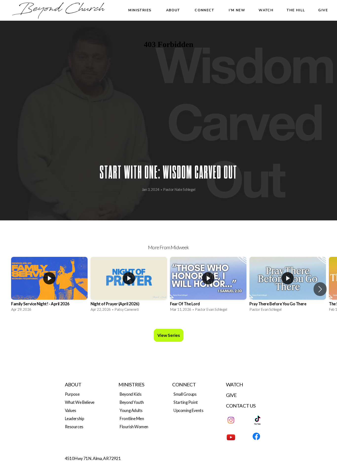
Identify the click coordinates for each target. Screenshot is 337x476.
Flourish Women (134, 426)
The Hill (296, 10)
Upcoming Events (188, 410)
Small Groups (185, 394)
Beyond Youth (132, 402)
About (173, 10)
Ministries (140, 10)
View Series (168, 335)
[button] (320, 289)
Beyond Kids (130, 394)
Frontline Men (132, 418)
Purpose (72, 394)
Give (323, 10)
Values (70, 410)
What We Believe (79, 402)
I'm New (237, 10)
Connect (205, 10)
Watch (266, 10)
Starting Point (185, 402)
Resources (74, 426)
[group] (49, 286)
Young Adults (131, 410)
